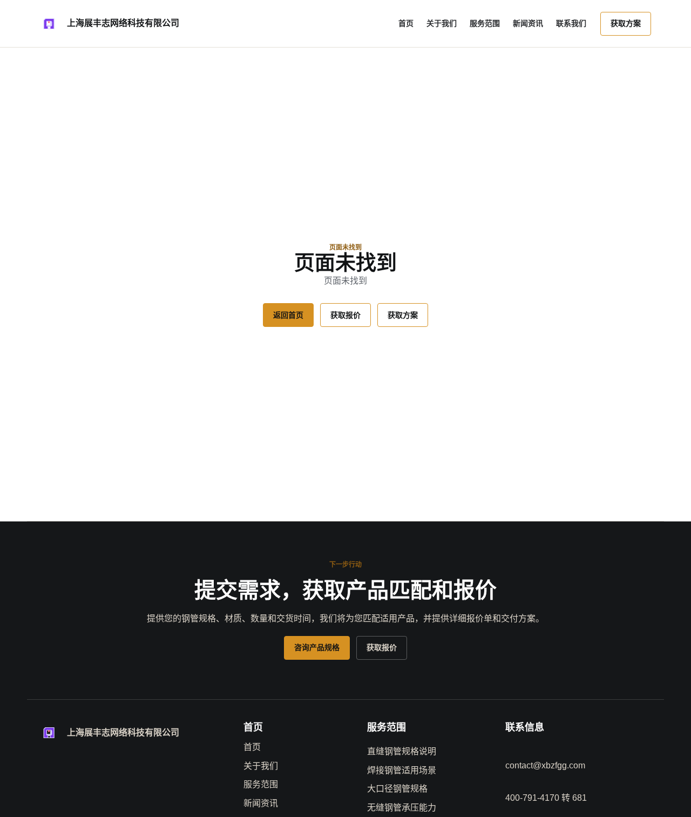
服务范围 (485, 23)
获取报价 (345, 315)
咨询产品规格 (317, 647)
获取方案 (626, 23)
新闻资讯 (528, 23)
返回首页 (288, 315)
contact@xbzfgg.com (545, 765)
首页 (406, 23)
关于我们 (441, 23)
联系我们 (571, 23)
